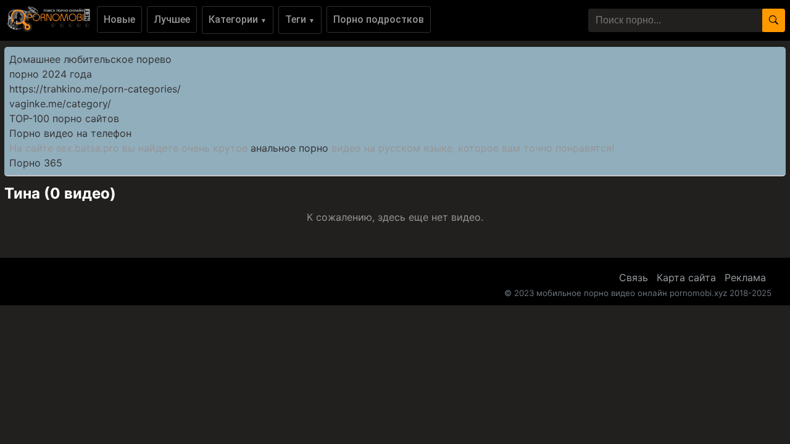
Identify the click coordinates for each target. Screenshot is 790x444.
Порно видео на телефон (70, 133)
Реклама (745, 277)
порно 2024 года (50, 74)
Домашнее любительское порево (90, 59)
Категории (238, 19)
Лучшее (172, 19)
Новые (119, 19)
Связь (633, 277)
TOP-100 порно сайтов (64, 118)
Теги (300, 19)
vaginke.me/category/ (60, 103)
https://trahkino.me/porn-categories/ (95, 89)
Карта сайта (686, 277)
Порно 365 (35, 163)
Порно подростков (378, 19)
